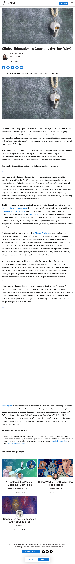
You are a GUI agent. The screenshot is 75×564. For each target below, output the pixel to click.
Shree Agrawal (7, 406)
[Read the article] (19, 468)
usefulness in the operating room (14, 208)
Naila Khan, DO (19, 526)
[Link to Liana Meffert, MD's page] (55, 476)
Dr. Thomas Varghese (41, 233)
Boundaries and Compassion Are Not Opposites (19, 520)
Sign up (43, 559)
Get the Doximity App (31, 552)
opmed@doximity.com (16, 443)
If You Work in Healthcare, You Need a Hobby (55, 483)
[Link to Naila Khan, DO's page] (19, 513)
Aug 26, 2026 (13, 529)
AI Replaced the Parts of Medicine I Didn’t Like (19, 483)
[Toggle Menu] (72, 3)
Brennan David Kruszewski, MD (19, 489)
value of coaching (35, 214)
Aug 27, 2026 (13, 492)
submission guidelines (59, 441)
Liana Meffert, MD (55, 489)
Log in (31, 559)
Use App (64, 3)
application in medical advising (13, 211)
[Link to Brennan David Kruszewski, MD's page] (19, 476)
